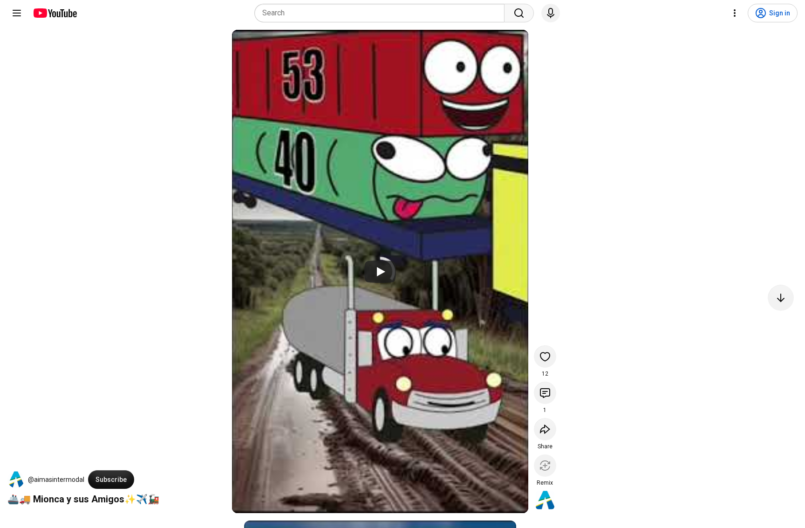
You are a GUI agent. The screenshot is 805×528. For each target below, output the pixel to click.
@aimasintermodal (56, 479)
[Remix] (545, 465)
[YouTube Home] (54, 13)
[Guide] (16, 13)
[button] (15, 479)
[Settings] (734, 13)
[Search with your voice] (550, 13)
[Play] (380, 272)
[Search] (519, 13)
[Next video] (781, 298)
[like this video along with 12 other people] (545, 356)
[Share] (545, 429)
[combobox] (382, 13)
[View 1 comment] (545, 393)
